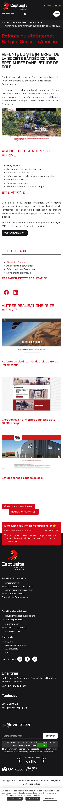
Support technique (15, 628)
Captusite (7, 637)
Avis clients (11, 649)
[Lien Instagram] (34, 659)
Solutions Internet (12, 578)
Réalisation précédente (19, 506)
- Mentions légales (50, 780)
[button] (25, 14)
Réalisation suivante (22, 512)
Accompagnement (12, 619)
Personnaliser (50, 799)
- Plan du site (36, 780)
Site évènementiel (15, 594)
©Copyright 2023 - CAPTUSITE (16, 780)
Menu (57, 14)
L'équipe (9, 642)
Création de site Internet (19, 587)
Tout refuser (33, 799)
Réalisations (12, 583)
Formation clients (15, 631)
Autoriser (42, 745)
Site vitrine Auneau (16, 262)
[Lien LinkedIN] (19, 659)
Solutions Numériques (15, 611)
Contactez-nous (52, 6)
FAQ (7, 652)
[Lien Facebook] (27, 659)
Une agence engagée (16, 645)
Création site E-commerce (19, 590)
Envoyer (53, 530)
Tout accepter (15, 799)
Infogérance (12, 624)
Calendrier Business (13, 597)
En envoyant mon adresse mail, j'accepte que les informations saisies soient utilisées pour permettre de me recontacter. (31, 750)
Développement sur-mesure (20, 616)
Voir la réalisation (14, 233)
